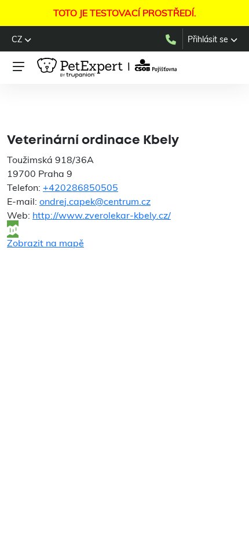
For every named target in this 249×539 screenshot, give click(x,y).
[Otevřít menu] (18, 66)
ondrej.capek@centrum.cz (95, 201)
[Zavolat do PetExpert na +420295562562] (173, 38)
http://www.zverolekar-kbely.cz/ (101, 215)
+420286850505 (80, 187)
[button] (21, 39)
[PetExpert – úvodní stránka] (109, 68)
